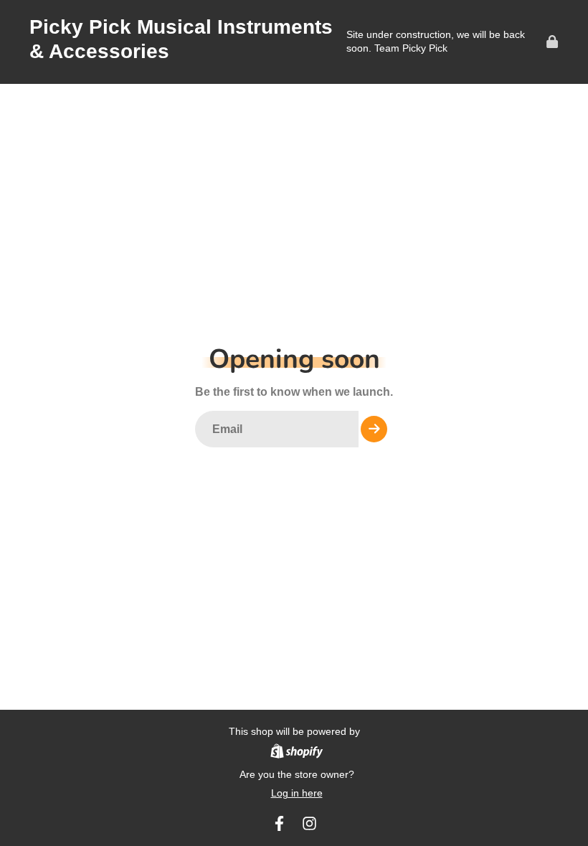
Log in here (297, 793)
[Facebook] (279, 823)
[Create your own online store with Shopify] (296, 753)
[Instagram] (309, 823)
